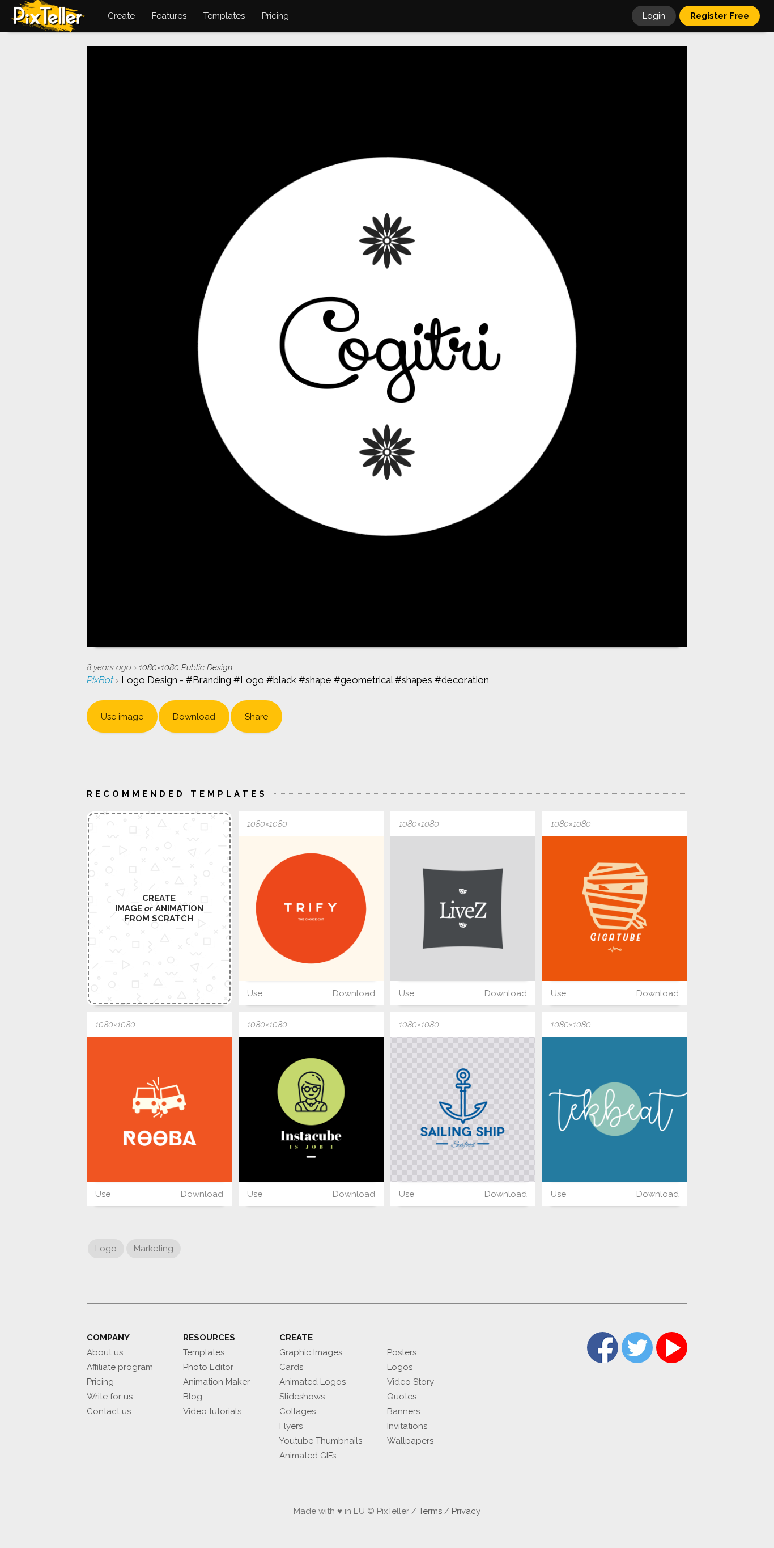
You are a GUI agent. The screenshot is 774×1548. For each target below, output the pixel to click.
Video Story (410, 1382)
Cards (291, 1367)
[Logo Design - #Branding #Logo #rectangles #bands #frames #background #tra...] (462, 908)
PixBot (101, 680)
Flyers (291, 1426)
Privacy (466, 1511)
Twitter (637, 1347)
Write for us (110, 1396)
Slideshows (302, 1396)
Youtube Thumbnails (320, 1441)
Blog (192, 1396)
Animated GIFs (307, 1455)
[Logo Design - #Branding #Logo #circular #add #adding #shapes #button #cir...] (614, 1109)
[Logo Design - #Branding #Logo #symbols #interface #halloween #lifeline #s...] (614, 908)
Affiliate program (120, 1367)
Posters (401, 1352)
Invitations (407, 1426)
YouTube (671, 1347)
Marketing (153, 1249)
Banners (403, 1411)
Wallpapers (410, 1441)
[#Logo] (462, 1109)
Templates (203, 1352)
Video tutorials (212, 1411)
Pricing (100, 1382)
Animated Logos (312, 1382)
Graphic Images (310, 1352)
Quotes (401, 1396)
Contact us (109, 1411)
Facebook (602, 1347)
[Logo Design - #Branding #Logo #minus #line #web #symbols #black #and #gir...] (311, 1109)
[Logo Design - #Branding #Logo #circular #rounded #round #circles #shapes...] (311, 908)
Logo (106, 1249)
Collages (297, 1411)
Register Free (719, 16)
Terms (430, 1511)
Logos (399, 1367)
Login (654, 16)
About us (105, 1352)
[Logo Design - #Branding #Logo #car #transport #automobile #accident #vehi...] (159, 1109)
